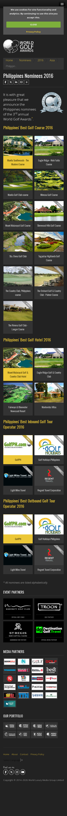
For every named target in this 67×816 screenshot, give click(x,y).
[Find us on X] (11, 772)
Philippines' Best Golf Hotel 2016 (27, 340)
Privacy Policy (33, 31)
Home (9, 60)
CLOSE (33, 24)
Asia (52, 60)
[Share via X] (11, 82)
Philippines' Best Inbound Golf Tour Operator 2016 (28, 424)
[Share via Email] (21, 82)
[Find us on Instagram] (17, 772)
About (15, 754)
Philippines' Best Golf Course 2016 (28, 127)
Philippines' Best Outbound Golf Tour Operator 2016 (29, 503)
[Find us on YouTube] (22, 772)
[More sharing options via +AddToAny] (27, 82)
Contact (24, 754)
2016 (40, 60)
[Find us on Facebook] (5, 772)
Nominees (25, 60)
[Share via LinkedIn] (16, 82)
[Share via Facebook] (5, 82)
